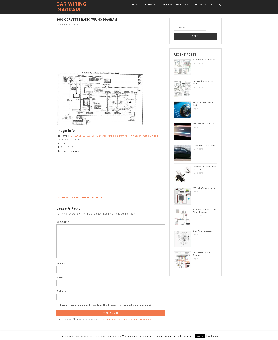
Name (60, 263)
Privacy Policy (203, 4)
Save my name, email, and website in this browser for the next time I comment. (106, 305)
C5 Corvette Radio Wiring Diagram (79, 197)
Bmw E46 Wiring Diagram (204, 60)
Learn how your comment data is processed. (127, 319)
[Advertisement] (110, 47)
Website (61, 291)
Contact (150, 4)
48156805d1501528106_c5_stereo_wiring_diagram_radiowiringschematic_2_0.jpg (114, 136)
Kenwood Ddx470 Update (204, 124)
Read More (212, 336)
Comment (62, 222)
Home (135, 4)
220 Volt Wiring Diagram (204, 188)
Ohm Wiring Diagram (202, 231)
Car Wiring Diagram (71, 7)
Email (60, 277)
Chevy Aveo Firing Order (204, 145)
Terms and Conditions (175, 4)
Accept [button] (200, 336)
